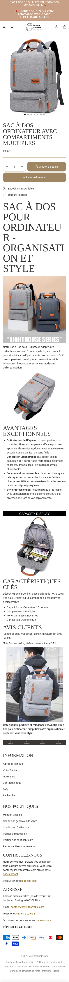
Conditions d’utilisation (15, 966)
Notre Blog (9, 776)
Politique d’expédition (39, 966)
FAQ (5, 789)
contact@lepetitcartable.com (27, 906)
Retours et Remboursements (19, 846)
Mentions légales (50, 971)
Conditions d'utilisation (16, 827)
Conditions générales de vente (20, 821)
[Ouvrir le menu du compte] (56, 27)
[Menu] (4, 27)
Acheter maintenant (34, 177)
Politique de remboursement (20, 962)
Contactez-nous (12, 782)
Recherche (9, 795)
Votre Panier (10, 770)
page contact (10, 874)
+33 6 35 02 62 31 (26, 913)
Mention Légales (12, 814)
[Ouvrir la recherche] (12, 27)
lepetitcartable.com (38, 956)
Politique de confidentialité (18, 840)
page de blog (29, 880)
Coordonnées (58, 966)
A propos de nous (13, 763)
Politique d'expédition (15, 833)
